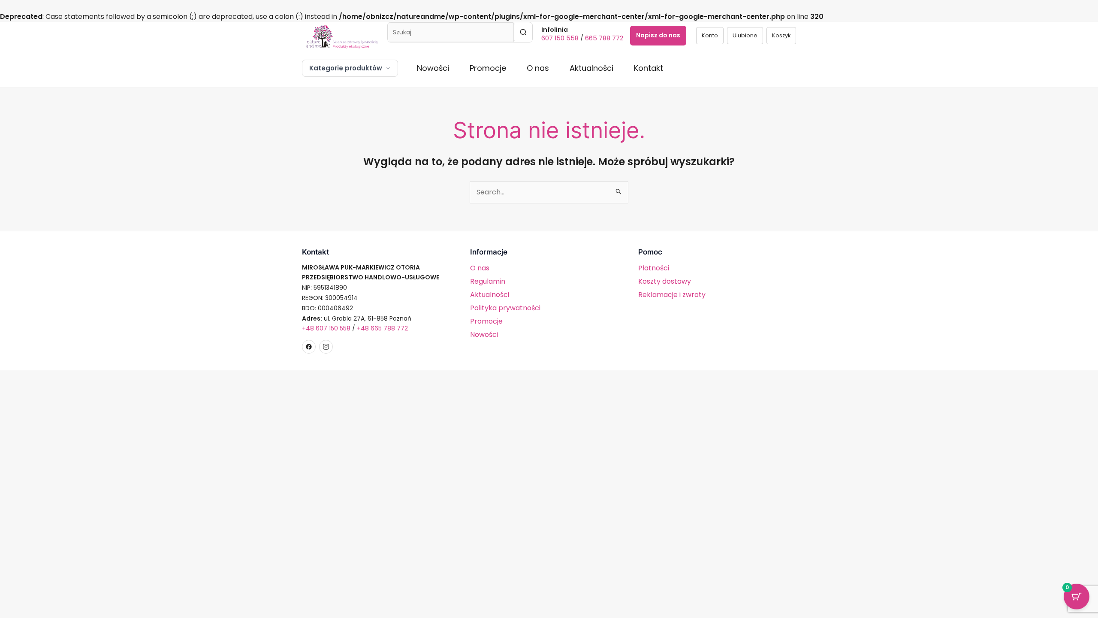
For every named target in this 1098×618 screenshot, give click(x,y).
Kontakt (648, 68)
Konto (710, 35)
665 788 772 (604, 38)
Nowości (433, 68)
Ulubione (745, 35)
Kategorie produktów (345, 68)
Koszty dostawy (664, 281)
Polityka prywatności (505, 308)
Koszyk (781, 35)
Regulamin (487, 281)
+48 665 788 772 (382, 328)
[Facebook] (309, 347)
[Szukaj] (523, 32)
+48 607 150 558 (326, 328)
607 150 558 (560, 38)
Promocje (488, 68)
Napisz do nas (658, 35)
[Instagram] (326, 347)
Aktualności (591, 68)
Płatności (653, 268)
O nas (538, 68)
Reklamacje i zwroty (672, 295)
